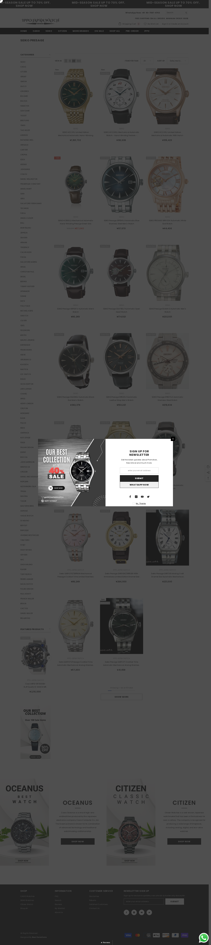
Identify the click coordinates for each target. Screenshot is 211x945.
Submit (139, 478)
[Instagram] (136, 497)
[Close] (173, 439)
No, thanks (141, 503)
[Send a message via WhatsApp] (204, 938)
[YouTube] (142, 497)
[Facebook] (130, 497)
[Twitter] (148, 497)
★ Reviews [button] (105, 942)
